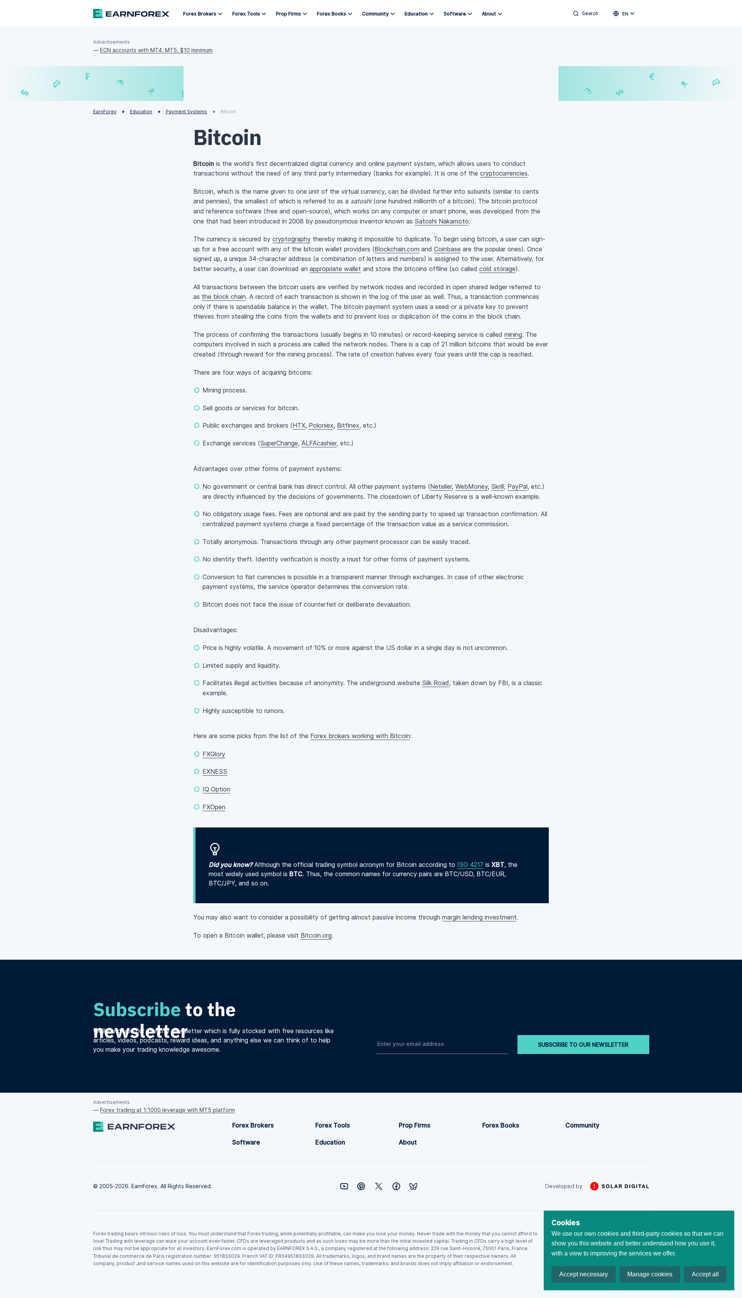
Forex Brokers (199, 14)
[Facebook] (396, 1186)
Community (375, 14)
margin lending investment (479, 917)
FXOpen (214, 807)
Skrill (497, 486)
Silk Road (435, 683)
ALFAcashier (319, 443)
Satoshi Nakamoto (442, 221)
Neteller (441, 486)
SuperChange (279, 443)
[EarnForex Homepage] (131, 14)
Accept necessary (583, 1274)
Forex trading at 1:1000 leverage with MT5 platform (167, 1110)
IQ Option (216, 789)
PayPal (517, 486)
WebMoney (471, 486)
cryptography (291, 239)
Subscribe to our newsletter (583, 1044)
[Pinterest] (361, 1186)
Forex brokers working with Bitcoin (360, 736)
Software (455, 14)
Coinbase (447, 249)
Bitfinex (348, 425)
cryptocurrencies (504, 173)
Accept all (705, 1274)
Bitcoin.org (316, 935)
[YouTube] (344, 1186)
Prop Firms (288, 14)
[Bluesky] (413, 1186)
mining (513, 334)
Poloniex (321, 425)
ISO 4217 (470, 864)
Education (416, 14)
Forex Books (331, 14)
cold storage (497, 269)
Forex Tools (246, 14)
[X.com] (378, 1186)
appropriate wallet (335, 269)
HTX (299, 425)
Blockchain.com (396, 249)
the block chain (224, 296)
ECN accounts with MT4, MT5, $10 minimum (156, 50)
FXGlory (214, 754)
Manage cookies (649, 1274)
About (489, 14)
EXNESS (215, 771)
